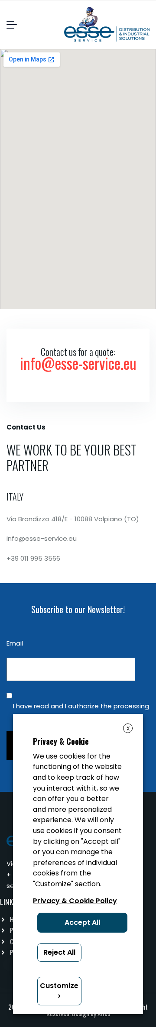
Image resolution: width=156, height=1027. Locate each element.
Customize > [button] (59, 991)
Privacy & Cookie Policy (75, 901)
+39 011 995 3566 (33, 558)
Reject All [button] (59, 952)
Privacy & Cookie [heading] (61, 741)
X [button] (128, 728)
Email (14, 643)
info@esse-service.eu (78, 363)
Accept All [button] (82, 922)
